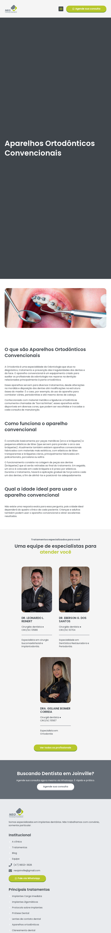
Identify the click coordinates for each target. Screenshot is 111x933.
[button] (61, 8)
